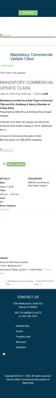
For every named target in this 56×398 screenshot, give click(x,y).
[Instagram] (24, 4)
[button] (28, 41)
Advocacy (21, 342)
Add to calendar (16, 164)
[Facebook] (4, 4)
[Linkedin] (11, 4)
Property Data (23, 336)
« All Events (6, 65)
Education (4, 209)
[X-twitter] (17, 4)
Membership (22, 326)
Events (19, 331)
